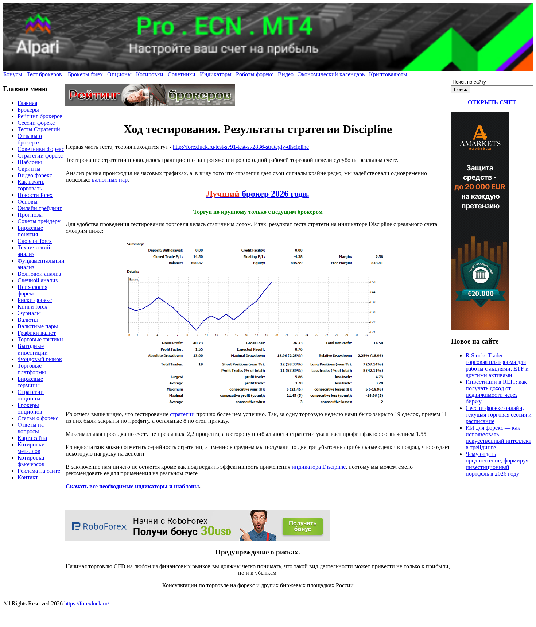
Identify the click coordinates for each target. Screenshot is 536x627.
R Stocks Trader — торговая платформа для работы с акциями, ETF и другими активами (497, 365)
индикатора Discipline (319, 467)
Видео (286, 74)
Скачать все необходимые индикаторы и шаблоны (132, 486)
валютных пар (110, 180)
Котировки (149, 74)
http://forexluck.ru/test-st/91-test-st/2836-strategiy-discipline (241, 147)
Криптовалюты (388, 74)
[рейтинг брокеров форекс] (150, 104)
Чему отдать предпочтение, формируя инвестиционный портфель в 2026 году (497, 464)
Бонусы (12, 74)
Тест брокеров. (45, 74)
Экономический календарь (331, 74)
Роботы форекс (254, 74)
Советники (181, 74)
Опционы (119, 74)
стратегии (182, 414)
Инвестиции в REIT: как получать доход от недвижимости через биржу (496, 392)
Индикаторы (216, 74)
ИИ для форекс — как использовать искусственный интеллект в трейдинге (498, 437)
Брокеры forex (85, 74)
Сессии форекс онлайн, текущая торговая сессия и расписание (499, 414)
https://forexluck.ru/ (86, 603)
